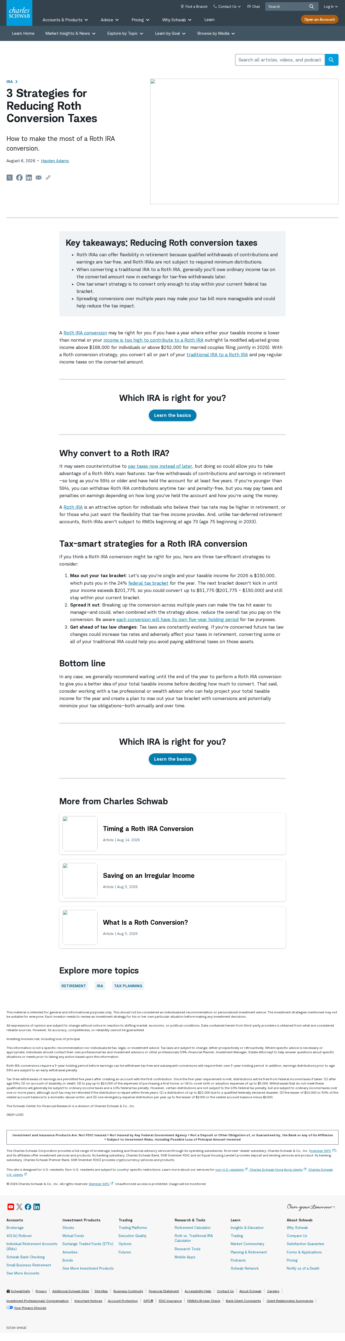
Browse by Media (213, 33)
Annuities (70, 1252)
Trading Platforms (133, 1227)
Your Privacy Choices (30, 1308)
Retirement (73, 985)
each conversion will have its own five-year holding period (177, 619)
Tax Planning (128, 985)
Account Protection (123, 1301)
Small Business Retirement (28, 1265)
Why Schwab (297, 1227)
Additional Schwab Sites (70, 1291)
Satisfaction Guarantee (305, 1244)
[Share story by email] (39, 177)
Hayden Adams (55, 160)
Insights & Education (247, 1227)
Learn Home (23, 33)
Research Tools (188, 1249)
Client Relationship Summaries (290, 1301)
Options (125, 1244)
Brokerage (15, 1227)
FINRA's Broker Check (203, 1301)
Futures (125, 1252)
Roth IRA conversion (85, 332)
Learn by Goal (167, 33)
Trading (237, 1235)
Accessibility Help (198, 1291)
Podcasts (238, 1260)
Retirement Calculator (193, 1227)
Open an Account (319, 19)
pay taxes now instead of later (160, 466)
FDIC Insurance (170, 1301)
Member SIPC (99, 1184)
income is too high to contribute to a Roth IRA (153, 340)
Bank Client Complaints (243, 1301)
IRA (9, 81)
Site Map (101, 1291)
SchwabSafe (20, 1291)
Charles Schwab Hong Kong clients (276, 1169)
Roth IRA (73, 507)
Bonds (68, 1260)
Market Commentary (247, 1244)
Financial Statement (164, 1291)
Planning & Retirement (249, 1252)
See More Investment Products (88, 1268)
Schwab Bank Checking (25, 1257)
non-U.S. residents (229, 1169)
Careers (273, 1291)
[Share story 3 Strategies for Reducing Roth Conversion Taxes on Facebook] (19, 177)
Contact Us (225, 1291)
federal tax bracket (148, 583)
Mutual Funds (73, 1235)
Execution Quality (133, 1235)
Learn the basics (172, 415)
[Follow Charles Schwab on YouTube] (11, 1207)
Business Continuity (128, 1291)
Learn (209, 19)
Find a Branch (196, 6)
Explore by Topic (122, 33)
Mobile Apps (185, 1257)
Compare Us (297, 1235)
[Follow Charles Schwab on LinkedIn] (36, 1207)
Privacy (41, 1291)
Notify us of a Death (303, 1268)
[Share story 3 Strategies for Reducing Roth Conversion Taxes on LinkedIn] (29, 177)
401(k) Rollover (19, 1235)
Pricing (292, 1260)
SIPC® (148, 1301)
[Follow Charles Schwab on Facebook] (28, 1207)
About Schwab (250, 1291)
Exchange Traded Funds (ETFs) (88, 1244)
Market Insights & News (67, 33)
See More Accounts (22, 1273)
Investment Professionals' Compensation (37, 1301)
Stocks (68, 1227)
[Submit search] (312, 6)
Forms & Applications (304, 1252)
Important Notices (88, 1301)
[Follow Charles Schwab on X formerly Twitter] (19, 1207)
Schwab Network (245, 1268)
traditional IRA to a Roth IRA (217, 354)
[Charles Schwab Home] (19, 13)
